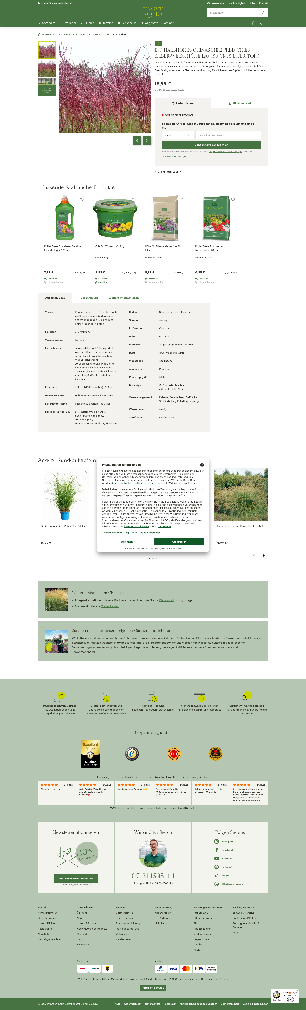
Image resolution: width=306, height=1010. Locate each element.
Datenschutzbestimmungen (174, 156)
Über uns (82, 912)
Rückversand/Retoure (245, 918)
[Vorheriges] (137, 140)
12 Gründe (82, 934)
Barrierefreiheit (230, 1003)
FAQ (235, 932)
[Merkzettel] (261, 23)
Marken (198, 949)
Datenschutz (152, 1003)
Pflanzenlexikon (203, 918)
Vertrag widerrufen (153, 987)
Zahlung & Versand (243, 912)
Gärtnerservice (215, 3)
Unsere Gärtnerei (86, 923)
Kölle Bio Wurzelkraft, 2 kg (109, 246)
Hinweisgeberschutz (49, 939)
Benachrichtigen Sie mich (211, 145)
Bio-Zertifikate (163, 918)
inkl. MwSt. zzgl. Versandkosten (170, 89)
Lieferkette (161, 923)
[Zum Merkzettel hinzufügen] (145, 46)
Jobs (252, 3)
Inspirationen (201, 939)
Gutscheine (122, 934)
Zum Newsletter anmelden (76, 878)
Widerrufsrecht (132, 1003)
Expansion (83, 944)
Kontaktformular (47, 912)
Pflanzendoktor (203, 928)
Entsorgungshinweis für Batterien (246, 925)
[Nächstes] (147, 140)
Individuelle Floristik (127, 928)
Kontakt (263, 3)
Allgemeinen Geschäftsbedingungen (225, 151)
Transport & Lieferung (128, 923)
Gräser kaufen (110, 606)
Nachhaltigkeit (237, 3)
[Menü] (297, 991)
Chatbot (198, 944)
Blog (196, 923)
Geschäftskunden (48, 918)
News (80, 918)
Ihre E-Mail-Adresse (210, 135)
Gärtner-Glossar (203, 934)
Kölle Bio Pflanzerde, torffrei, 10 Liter (163, 248)
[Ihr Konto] (253, 23)
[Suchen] (263, 12)
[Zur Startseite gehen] (153, 12)
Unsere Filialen (46, 923)
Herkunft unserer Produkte (92, 928)
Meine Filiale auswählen (55, 3)
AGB (117, 1003)
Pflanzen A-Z (201, 912)
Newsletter (44, 934)
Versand (140, 979)
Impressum (170, 1003)
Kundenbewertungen (127, 808)
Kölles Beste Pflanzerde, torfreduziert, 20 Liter (209, 248)
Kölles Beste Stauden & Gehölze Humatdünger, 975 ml (62, 248)
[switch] (290, 999)
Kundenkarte (123, 939)
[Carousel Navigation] (142, 140)
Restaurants (45, 928)
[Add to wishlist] (85, 472)
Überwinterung (124, 918)
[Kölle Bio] (211, 43)
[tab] (239, 103)
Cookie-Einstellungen (255, 1003)
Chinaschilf (166, 600)
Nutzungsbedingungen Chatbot (198, 1003)
